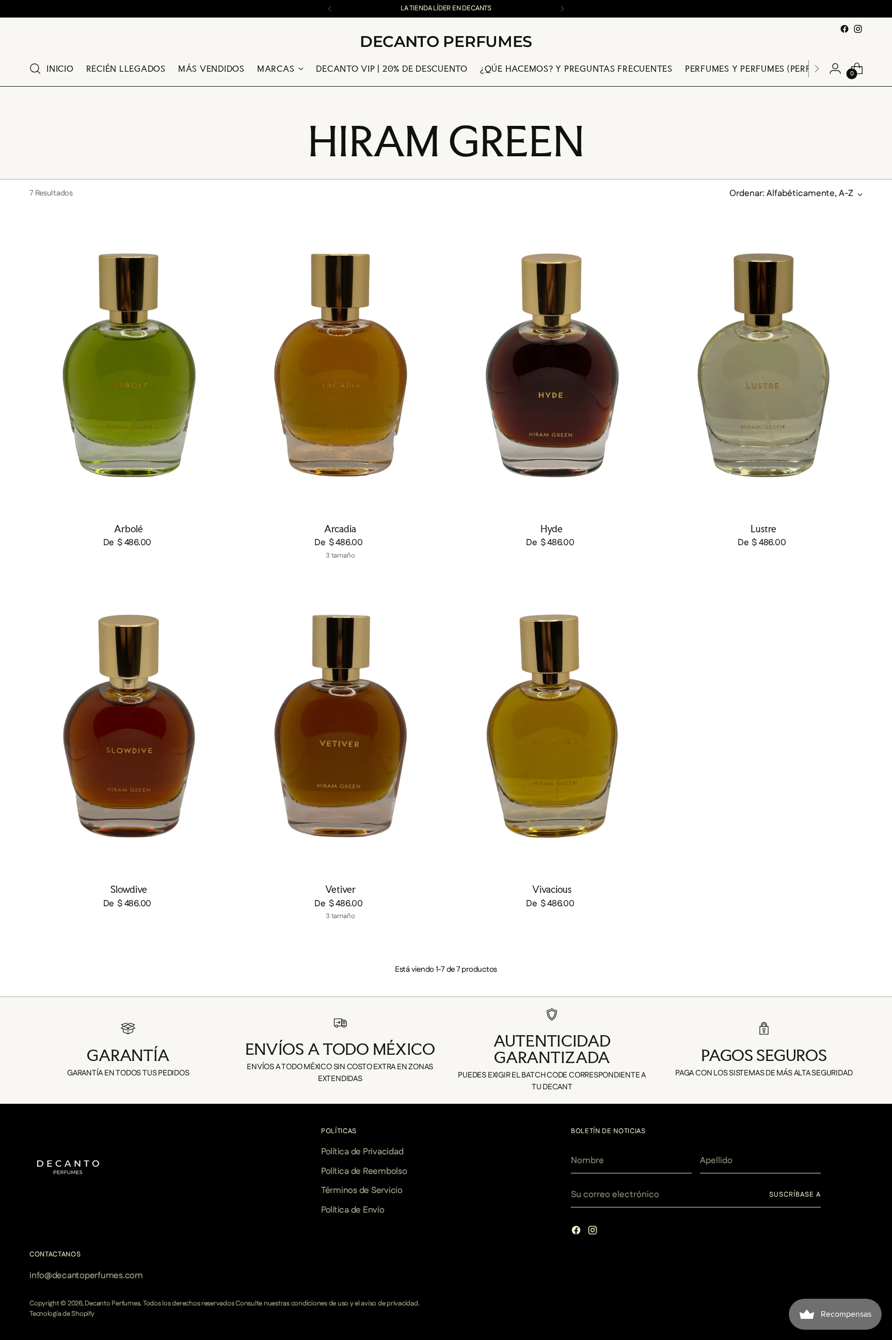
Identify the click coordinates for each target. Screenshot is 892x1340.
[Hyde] (552, 365)
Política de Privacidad (362, 1152)
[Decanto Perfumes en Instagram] (858, 29)
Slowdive (128, 889)
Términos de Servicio (362, 1190)
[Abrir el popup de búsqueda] (35, 68)
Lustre (763, 528)
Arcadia (340, 528)
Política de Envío (353, 1210)
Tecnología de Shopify (61, 1314)
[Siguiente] (562, 9)
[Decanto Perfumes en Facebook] (844, 29)
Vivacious (551, 889)
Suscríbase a (795, 1195)
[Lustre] (763, 365)
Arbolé (128, 528)
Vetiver (340, 889)
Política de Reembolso (364, 1171)
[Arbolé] (128, 365)
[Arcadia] (340, 365)
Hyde (551, 528)
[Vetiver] (340, 726)
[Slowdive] (128, 726)
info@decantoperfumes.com (86, 1275)
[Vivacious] (552, 726)
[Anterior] (329, 9)
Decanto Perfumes (112, 1304)
